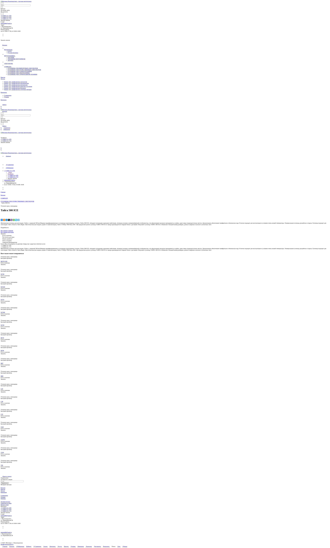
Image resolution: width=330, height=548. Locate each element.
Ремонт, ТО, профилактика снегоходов (15, 82)
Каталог (3, 488)
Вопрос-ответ (5, 505)
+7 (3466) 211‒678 (6, 15)
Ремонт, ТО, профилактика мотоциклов (16, 85)
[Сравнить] (1, 216)
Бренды (3, 489)
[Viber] (11, 220)
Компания (4, 492)
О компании (7, 95)
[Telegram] (19, 220)
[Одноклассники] (4, 220)
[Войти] (1, 146)
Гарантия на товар (6, 503)
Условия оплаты (5, 501)
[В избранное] (1, 214)
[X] (9, 220)
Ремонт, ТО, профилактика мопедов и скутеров (18, 86)
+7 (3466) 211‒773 (6, 19)
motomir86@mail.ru (6, 23)
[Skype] (16, 220)
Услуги (3, 491)
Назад (10, 172)
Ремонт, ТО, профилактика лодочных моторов (17, 89)
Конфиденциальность (7, 544)
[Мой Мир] (7, 220)
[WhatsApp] (14, 220)
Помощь (3, 498)
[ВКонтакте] (2, 220)
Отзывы (6, 97)
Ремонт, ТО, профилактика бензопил (15, 88)
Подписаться (4, 483)
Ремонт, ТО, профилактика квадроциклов (16, 83)
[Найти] (2, 14)
